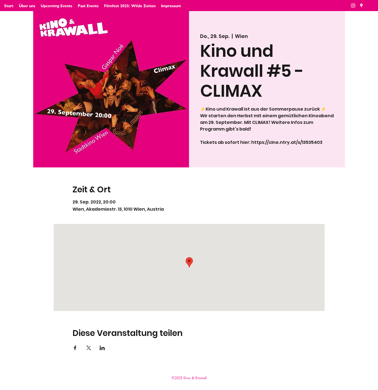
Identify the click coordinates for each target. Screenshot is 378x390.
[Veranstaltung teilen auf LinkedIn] (102, 348)
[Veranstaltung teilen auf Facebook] (75, 348)
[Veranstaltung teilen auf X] (88, 348)
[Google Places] (361, 5)
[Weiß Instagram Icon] (353, 5)
